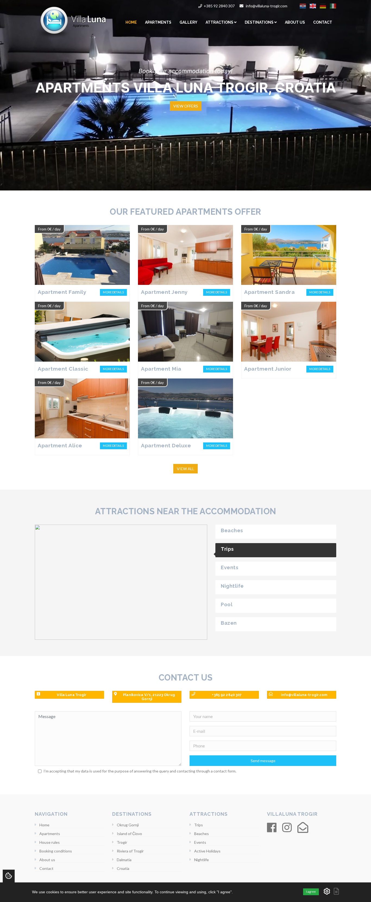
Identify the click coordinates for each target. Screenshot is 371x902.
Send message (263, 760)
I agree (311, 891)
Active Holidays (207, 851)
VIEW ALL (185, 468)
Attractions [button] (220, 22)
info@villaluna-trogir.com (266, 6)
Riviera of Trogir (130, 851)
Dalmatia (124, 859)
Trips (198, 825)
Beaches (201, 833)
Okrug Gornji (128, 825)
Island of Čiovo (129, 833)
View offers (185, 106)
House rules (49, 842)
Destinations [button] (259, 22)
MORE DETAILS (113, 292)
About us (295, 22)
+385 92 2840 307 (219, 6)
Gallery (188, 22)
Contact (322, 22)
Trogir (122, 842)
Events (200, 842)
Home (131, 22)
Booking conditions (55, 851)
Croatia (123, 868)
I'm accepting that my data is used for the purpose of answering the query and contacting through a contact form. (139, 771)
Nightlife (201, 859)
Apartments (158, 22)
